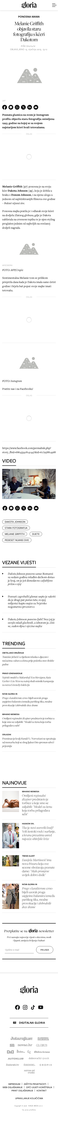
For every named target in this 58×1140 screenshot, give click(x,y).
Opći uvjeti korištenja (39, 1087)
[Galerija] (29, 75)
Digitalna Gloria (32, 1023)
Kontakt (42, 1090)
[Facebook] (17, 1007)
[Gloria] (29, 5)
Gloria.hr (31, 46)
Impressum (14, 1084)
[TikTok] (32, 1007)
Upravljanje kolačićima (29, 1098)
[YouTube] (40, 1007)
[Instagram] (25, 1007)
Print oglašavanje (22, 1090)
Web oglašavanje (12, 1087)
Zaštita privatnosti (35, 1084)
